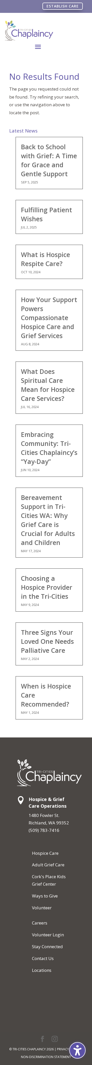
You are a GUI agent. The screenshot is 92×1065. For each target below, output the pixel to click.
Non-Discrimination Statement (46, 1057)
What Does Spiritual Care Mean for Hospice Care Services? (48, 385)
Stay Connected (47, 946)
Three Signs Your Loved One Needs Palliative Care (47, 641)
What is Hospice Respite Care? (45, 259)
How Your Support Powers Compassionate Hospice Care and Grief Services (49, 317)
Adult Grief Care (48, 865)
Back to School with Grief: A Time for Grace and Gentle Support (49, 160)
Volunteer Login (48, 935)
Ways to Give (45, 896)
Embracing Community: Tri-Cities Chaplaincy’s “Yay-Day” (49, 448)
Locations (41, 970)
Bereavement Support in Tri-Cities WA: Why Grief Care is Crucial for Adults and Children (48, 520)
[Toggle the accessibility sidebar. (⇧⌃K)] (77, 1050)
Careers (39, 923)
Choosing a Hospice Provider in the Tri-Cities (46, 587)
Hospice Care (45, 853)
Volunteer (42, 908)
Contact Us (43, 958)
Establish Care (63, 6)
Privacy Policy (68, 1049)
